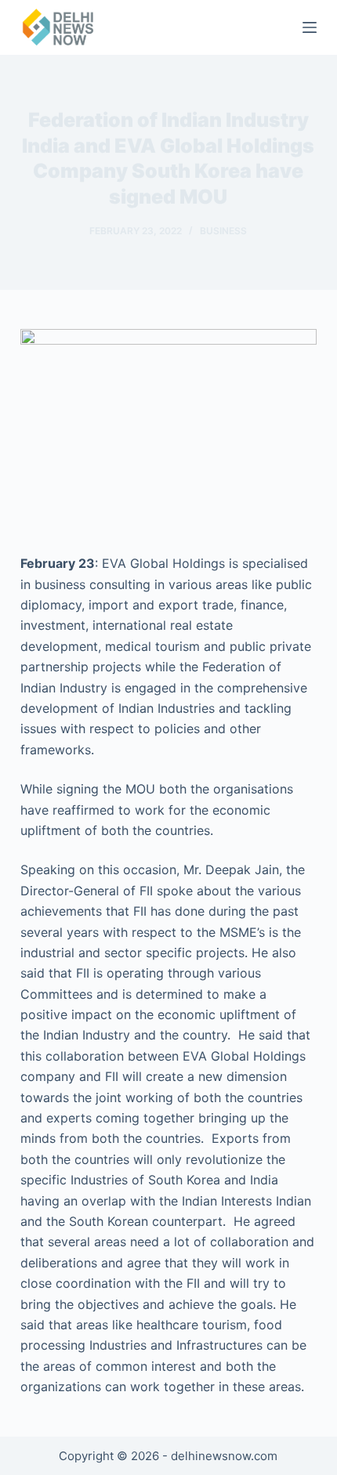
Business (223, 231)
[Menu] (310, 27)
